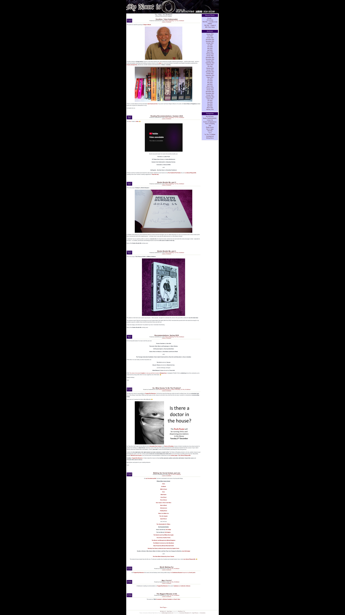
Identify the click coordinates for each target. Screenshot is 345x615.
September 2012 (210, 97)
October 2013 (209, 73)
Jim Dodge (168, 529)
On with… (209, 18)
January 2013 (209, 89)
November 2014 (210, 59)
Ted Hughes (168, 532)
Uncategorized (210, 136)
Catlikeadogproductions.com (167, 612)
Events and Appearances (165, 389)
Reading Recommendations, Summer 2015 (167, 116)
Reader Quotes (210, 127)
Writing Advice (210, 138)
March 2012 (210, 107)
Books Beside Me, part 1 (166, 251)
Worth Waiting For (167, 567)
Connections (202, 612)
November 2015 (210, 41)
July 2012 (209, 100)
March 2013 (210, 86)
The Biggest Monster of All (167, 594)
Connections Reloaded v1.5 (185, 612)
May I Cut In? (167, 580)
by (181, 586)
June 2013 (210, 80)
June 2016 (210, 36)
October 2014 (209, 61)
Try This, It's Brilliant (179, 20)
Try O (209, 132)
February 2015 (210, 54)
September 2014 (210, 63)
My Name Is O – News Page (166, 611)
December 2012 (210, 91)
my (190, 172)
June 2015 (210, 46)
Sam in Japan (209, 129)
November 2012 (210, 93)
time (130, 121)
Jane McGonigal (186, 551)
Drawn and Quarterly (132, 64)
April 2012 (209, 106)
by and (168, 599)
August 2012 (210, 98)
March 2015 (210, 52)
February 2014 (210, 68)
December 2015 (210, 39)
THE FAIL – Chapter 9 (210, 25)
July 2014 (209, 66)
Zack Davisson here (153, 103)
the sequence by (183, 572)
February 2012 (210, 109)
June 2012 (210, 102)
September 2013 (210, 75)
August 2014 (210, 64)
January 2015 (209, 55)
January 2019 (209, 34)
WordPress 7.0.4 (181, 611)
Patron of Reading (169, 20)
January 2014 (209, 70)
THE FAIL (209, 131)
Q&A (169, 474)
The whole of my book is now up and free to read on (148, 373)
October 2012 (209, 95)
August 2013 (210, 77)
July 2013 (209, 79)
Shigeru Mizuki (147, 24)
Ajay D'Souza (195, 612)
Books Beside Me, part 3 (166, 182)
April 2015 (209, 50)
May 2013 (209, 82)
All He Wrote (210, 20)
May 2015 (209, 48)
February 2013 (210, 88)
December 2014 (210, 57)
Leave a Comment (166, 22)
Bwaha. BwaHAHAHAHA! (210, 118)
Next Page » (163, 607)
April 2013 (209, 84)
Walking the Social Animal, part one (166, 473)
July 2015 (209, 45)
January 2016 (209, 37)
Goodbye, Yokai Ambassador (167, 19)
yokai (160, 63)
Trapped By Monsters (150, 393)
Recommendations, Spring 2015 (167, 335)
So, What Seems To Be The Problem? (167, 388)
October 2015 (209, 43)
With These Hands (210, 27)
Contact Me (210, 120)
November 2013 (210, 71)
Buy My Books (210, 116)
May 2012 (209, 104)
